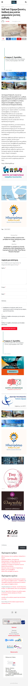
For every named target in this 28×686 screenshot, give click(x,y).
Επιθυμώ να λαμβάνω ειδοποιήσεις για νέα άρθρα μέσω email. (12, 323)
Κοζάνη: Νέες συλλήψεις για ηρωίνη (9, 571)
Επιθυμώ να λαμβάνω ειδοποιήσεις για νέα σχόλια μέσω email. (13, 317)
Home (2, 6)
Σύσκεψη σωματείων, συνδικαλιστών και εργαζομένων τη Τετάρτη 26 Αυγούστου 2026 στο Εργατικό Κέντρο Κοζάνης (12, 564)
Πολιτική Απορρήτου (14, 634)
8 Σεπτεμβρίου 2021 (16, 21)
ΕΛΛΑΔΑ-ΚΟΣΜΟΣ (9, 6)
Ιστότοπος (3, 301)
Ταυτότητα (14, 630)
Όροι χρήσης (14, 632)
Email (3, 294)
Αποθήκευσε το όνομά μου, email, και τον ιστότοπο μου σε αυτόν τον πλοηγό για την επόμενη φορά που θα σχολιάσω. (14, 309)
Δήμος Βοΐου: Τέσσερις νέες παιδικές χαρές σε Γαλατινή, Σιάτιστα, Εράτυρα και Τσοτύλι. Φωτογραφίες (13, 593)
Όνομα (3, 287)
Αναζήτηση (4, 545)
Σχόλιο (3, 268)
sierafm (7, 21)
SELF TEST (7, 229)
